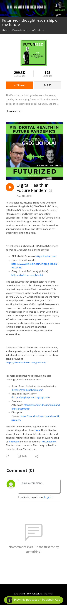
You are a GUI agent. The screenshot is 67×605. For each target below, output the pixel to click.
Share (21, 85)
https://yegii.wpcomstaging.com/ (30, 397)
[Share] (37, 456)
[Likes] (7, 456)
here (37, 430)
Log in (48, 497)
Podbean (14, 441)
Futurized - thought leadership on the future (31, 22)
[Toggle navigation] (63, 5)
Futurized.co (49, 441)
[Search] (55, 5)
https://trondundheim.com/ (27, 389)
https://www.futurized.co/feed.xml (25, 30)
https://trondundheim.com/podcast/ (26, 362)
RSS (49, 85)
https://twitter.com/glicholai (27, 274)
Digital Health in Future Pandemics (34, 188)
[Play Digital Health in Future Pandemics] (10, 187)
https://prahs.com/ (46, 256)
